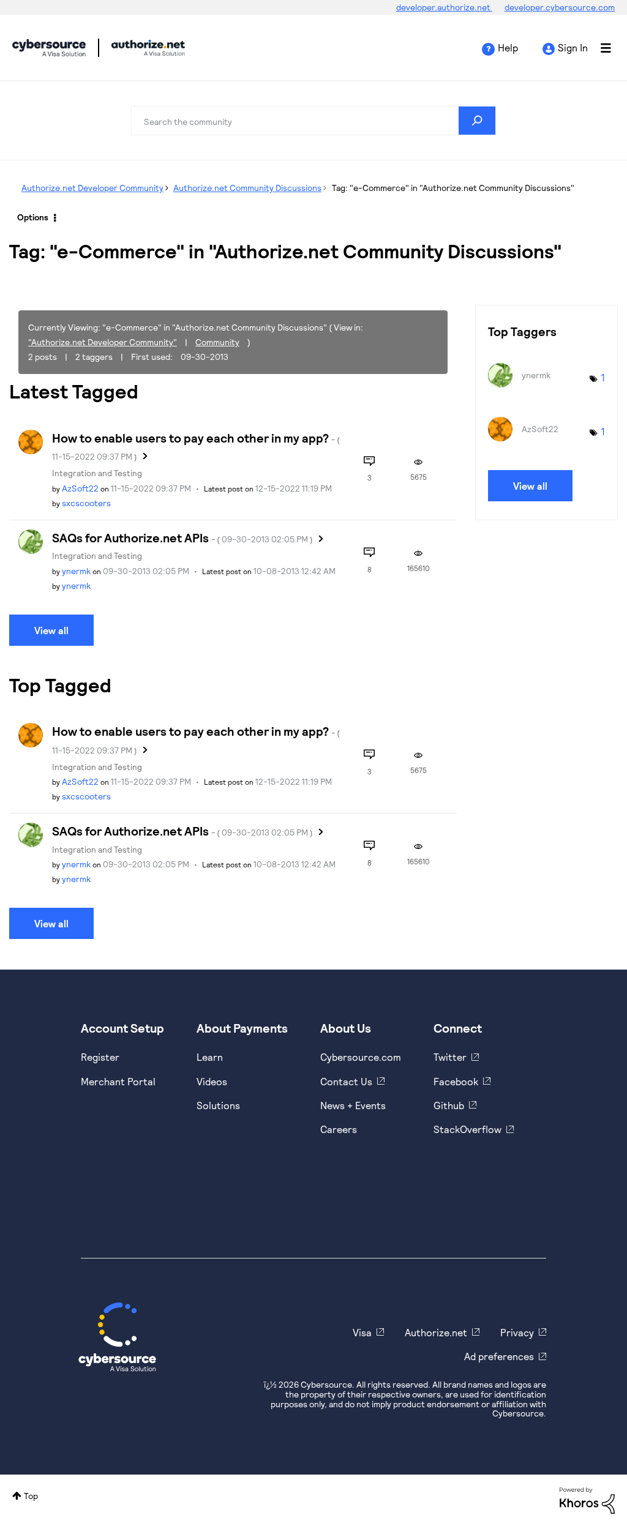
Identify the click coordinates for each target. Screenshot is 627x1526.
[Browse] (599, 47)
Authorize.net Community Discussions (247, 187)
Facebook (456, 1081)
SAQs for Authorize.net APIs (182, 537)
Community (217, 342)
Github (449, 1105)
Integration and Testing (97, 473)
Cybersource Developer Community (49, 47)
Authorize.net (436, 1332)
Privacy (517, 1332)
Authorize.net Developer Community (92, 187)
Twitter (450, 1057)
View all (51, 630)
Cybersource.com (360, 1057)
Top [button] (31, 1495)
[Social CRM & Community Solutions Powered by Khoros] (587, 1499)
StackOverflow (467, 1129)
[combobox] (313, 120)
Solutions (218, 1105)
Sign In (573, 47)
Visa (362, 1332)
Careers (338, 1129)
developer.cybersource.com (560, 7)
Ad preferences (499, 1356)
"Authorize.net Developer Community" (102, 342)
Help (508, 47)
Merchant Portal (118, 1081)
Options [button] (32, 217)
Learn (210, 1057)
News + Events (353, 1105)
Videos (212, 1081)
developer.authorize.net (444, 7)
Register (100, 1057)
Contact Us (346, 1081)
